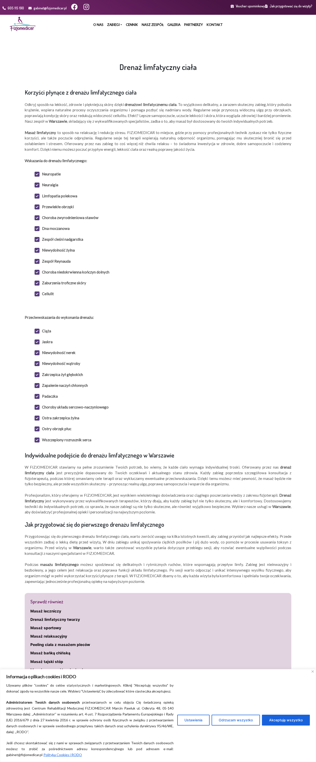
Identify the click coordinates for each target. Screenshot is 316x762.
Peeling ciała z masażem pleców (60, 644)
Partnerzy (193, 25)
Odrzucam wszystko (236, 720)
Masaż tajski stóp (46, 661)
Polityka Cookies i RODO (62, 755)
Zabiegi (113, 25)
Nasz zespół (153, 25)
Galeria (173, 25)
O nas (98, 25)
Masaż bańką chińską (50, 653)
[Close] (313, 671)
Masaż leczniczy (45, 611)
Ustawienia (193, 720)
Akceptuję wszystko (286, 720)
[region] (158, 715)
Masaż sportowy (45, 628)
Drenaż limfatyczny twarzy (55, 619)
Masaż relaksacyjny (48, 636)
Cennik (132, 25)
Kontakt (215, 25)
